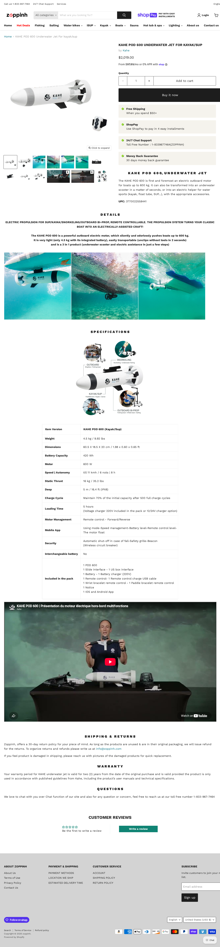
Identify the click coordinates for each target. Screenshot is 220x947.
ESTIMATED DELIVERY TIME (65, 882)
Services (61, 4)
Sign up (189, 897)
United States (198, 919)
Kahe (126, 50)
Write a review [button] (138, 828)
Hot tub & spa (153, 25)
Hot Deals (23, 25)
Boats (119, 25)
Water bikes (72, 25)
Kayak (104, 25)
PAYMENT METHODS (61, 873)
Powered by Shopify (14, 937)
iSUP (90, 25)
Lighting (175, 25)
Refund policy (42, 930)
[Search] (124, 15)
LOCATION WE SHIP (60, 877)
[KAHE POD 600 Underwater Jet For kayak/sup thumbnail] (10, 162)
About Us (10, 873)
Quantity (124, 73)
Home (8, 25)
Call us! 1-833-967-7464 (17, 4)
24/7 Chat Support (43, 4)
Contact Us (11, 887)
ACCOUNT (99, 873)
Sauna (134, 25)
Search (7, 930)
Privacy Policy (12, 882)
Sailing (54, 25)
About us (193, 25)
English (173, 919)
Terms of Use (12, 877)
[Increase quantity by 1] (149, 81)
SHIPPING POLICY (104, 877)
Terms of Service (22, 930)
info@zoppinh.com (108, 748)
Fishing (40, 25)
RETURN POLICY (103, 882)
